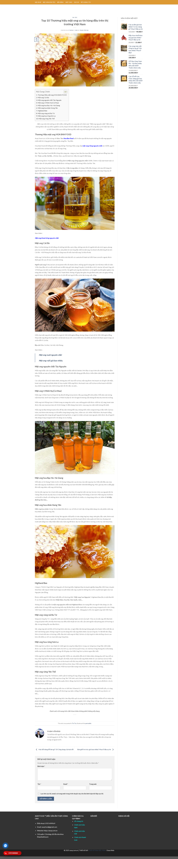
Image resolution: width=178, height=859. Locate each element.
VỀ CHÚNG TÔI (86, 2)
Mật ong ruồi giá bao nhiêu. (51, 360)
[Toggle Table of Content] (64, 92)
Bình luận (41, 766)
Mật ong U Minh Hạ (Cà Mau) (48, 103)
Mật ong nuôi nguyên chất (50, 355)
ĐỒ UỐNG (60, 2)
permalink (88, 723)
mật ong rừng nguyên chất (92, 146)
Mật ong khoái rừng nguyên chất (47, 238)
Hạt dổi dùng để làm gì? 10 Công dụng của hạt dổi (56, 749)
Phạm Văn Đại (84, 30)
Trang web (92, 784)
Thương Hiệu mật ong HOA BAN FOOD (52, 95)
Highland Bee (42, 111)
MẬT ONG (69, 2)
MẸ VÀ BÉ (38, 2)
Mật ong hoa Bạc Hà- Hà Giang (49, 105)
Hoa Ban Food (68, 138)
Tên (39, 784)
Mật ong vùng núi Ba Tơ (46, 113)
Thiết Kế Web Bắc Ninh (96, 850)
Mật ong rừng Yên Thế (47, 119)
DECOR (76, 2)
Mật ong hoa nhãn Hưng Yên (48, 108)
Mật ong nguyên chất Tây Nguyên (49, 100)
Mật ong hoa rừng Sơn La (47, 116)
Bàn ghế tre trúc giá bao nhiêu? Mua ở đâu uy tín (94, 749)
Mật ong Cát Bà (43, 97)
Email (65, 784)
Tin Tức (74, 17)
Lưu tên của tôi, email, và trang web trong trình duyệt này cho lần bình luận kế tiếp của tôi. (72, 794)
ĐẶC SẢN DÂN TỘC (49, 2)
